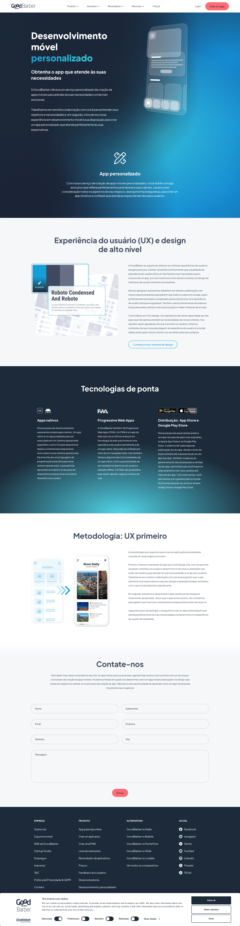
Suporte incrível (43, 836)
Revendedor (114, 6)
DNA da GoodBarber (46, 843)
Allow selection (211, 909)
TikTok (187, 872)
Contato (39, 887)
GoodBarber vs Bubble (140, 836)
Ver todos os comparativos (142, 865)
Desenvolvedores (89, 879)
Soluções (92, 6)
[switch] (85, 919)
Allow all (211, 900)
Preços (156, 6)
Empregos (40, 858)
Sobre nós (40, 829)
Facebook (190, 829)
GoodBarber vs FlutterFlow (142, 843)
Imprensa (39, 865)
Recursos (137, 6)
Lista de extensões (90, 851)
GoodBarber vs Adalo (139, 829)
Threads (188, 865)
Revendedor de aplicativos (94, 858)
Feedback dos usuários (92, 872)
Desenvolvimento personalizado (97, 887)
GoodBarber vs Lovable (140, 858)
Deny (211, 918)
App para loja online (90, 829)
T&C (36, 872)
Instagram (190, 836)
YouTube (189, 851)
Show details (150, 919)
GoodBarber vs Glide (139, 851)
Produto (71, 6)
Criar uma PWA (87, 843)
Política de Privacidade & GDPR (52, 879)
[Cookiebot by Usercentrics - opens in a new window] (23, 920)
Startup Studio (42, 851)
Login (198, 6)
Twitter (188, 843)
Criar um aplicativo (89, 836)
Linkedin (189, 858)
